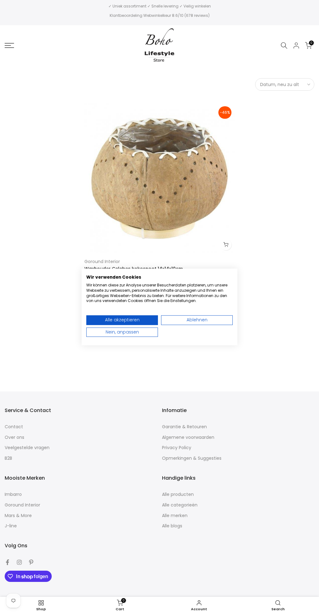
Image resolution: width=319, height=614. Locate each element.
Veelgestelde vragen (27, 448)
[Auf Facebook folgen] (7, 562)
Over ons (14, 437)
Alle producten (178, 494)
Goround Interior (102, 261)
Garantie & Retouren (184, 427)
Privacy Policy (176, 448)
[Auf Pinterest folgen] (31, 562)
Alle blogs (172, 526)
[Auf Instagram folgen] (19, 562)
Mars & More (18, 516)
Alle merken (175, 516)
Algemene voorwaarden (188, 437)
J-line (11, 526)
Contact (14, 427)
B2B (8, 458)
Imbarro (13, 494)
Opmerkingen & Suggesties (191, 458)
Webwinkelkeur (157, 15)
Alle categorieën (180, 505)
